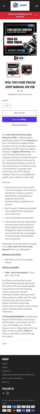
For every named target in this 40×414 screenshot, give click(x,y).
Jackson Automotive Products (16, 400)
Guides (4, 367)
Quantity (5, 100)
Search (5, 363)
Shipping (11, 94)
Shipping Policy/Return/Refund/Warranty (18, 374)
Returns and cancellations (12, 378)
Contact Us (6, 371)
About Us (5, 382)
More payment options (19, 125)
